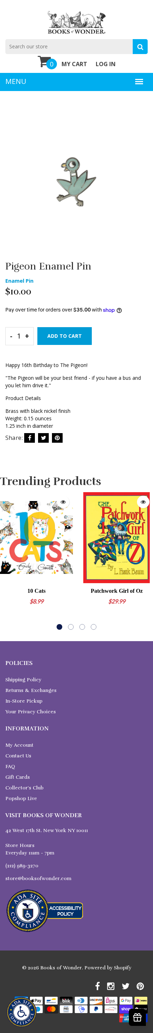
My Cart (74, 64)
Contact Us (18, 756)
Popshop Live (21, 798)
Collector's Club (24, 788)
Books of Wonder (61, 968)
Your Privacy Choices (30, 712)
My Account (19, 745)
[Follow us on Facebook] (29, 438)
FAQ (10, 766)
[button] (59, 627)
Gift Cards (17, 777)
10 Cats (36, 591)
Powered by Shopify (107, 968)
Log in (106, 64)
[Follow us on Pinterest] (57, 438)
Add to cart (64, 335)
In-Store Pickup (23, 701)
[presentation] (7, 561)
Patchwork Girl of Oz (117, 591)
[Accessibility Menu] (21, 1012)
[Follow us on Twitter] (43, 438)
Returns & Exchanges (31, 690)
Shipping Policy (23, 680)
